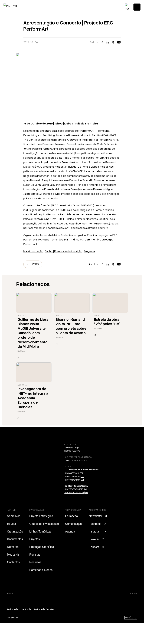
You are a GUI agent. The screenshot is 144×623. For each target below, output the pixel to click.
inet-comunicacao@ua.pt (75, 460)
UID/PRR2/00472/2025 (74, 492)
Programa (89, 251)
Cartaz (49, 251)
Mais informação (33, 251)
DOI (81, 473)
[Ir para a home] (18, 6)
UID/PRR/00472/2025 (73, 489)
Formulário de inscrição (68, 251)
